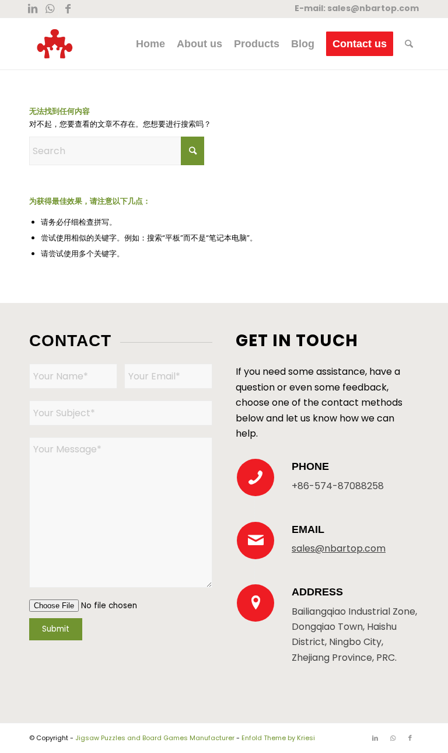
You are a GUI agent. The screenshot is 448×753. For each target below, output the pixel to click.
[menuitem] (150, 43)
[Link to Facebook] (67, 9)
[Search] (409, 43)
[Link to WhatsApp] (49, 9)
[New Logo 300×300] (54, 43)
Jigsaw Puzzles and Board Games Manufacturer (155, 737)
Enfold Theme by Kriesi (278, 737)
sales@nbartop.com (373, 8)
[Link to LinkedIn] (32, 9)
